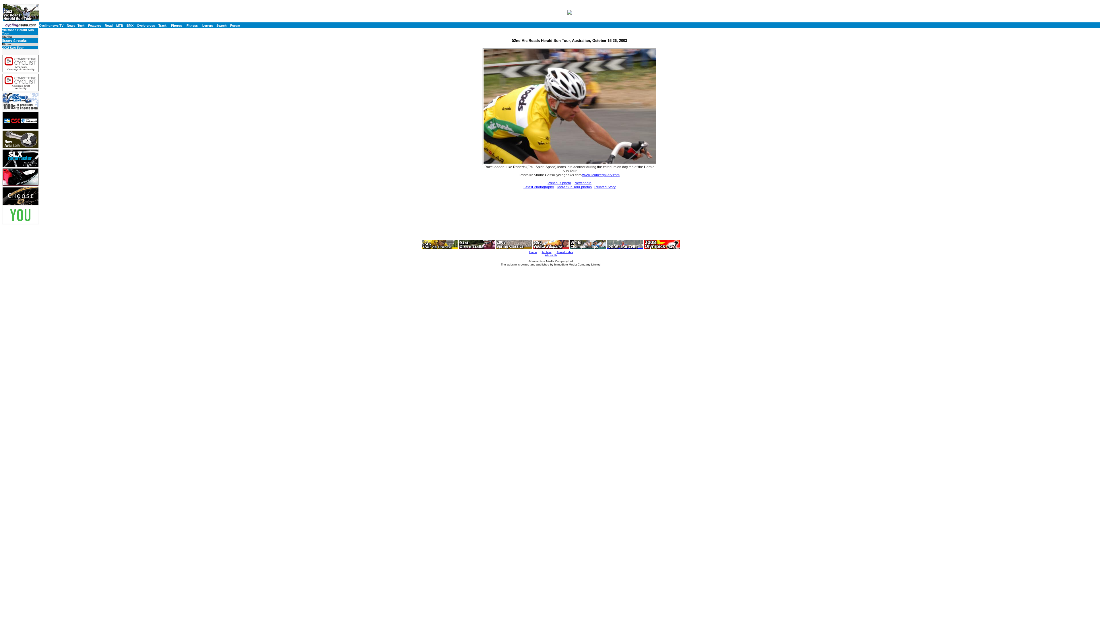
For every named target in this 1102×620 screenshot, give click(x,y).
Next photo (583, 183)
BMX (130, 25)
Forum (235, 25)
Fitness (192, 25)
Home (533, 252)
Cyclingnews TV (51, 25)
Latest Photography (538, 187)
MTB (119, 25)
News (71, 25)
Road (109, 25)
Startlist (7, 36)
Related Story (605, 187)
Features (94, 25)
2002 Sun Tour (13, 47)
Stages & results (14, 40)
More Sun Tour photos (574, 187)
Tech (81, 25)
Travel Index (565, 252)
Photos (176, 25)
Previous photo (559, 183)
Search (221, 25)
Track (162, 25)
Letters (207, 25)
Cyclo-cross (146, 25)
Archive (547, 252)
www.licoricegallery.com (601, 175)
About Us (551, 255)
